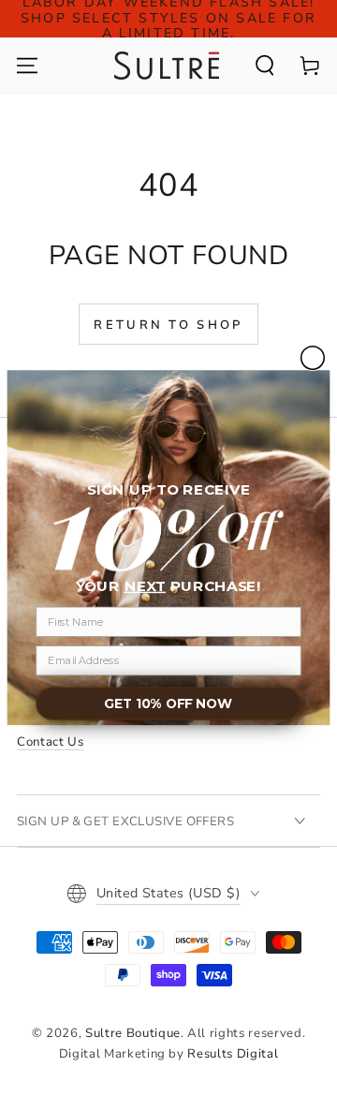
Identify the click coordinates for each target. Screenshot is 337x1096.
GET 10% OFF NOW (168, 704)
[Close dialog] (313, 358)
